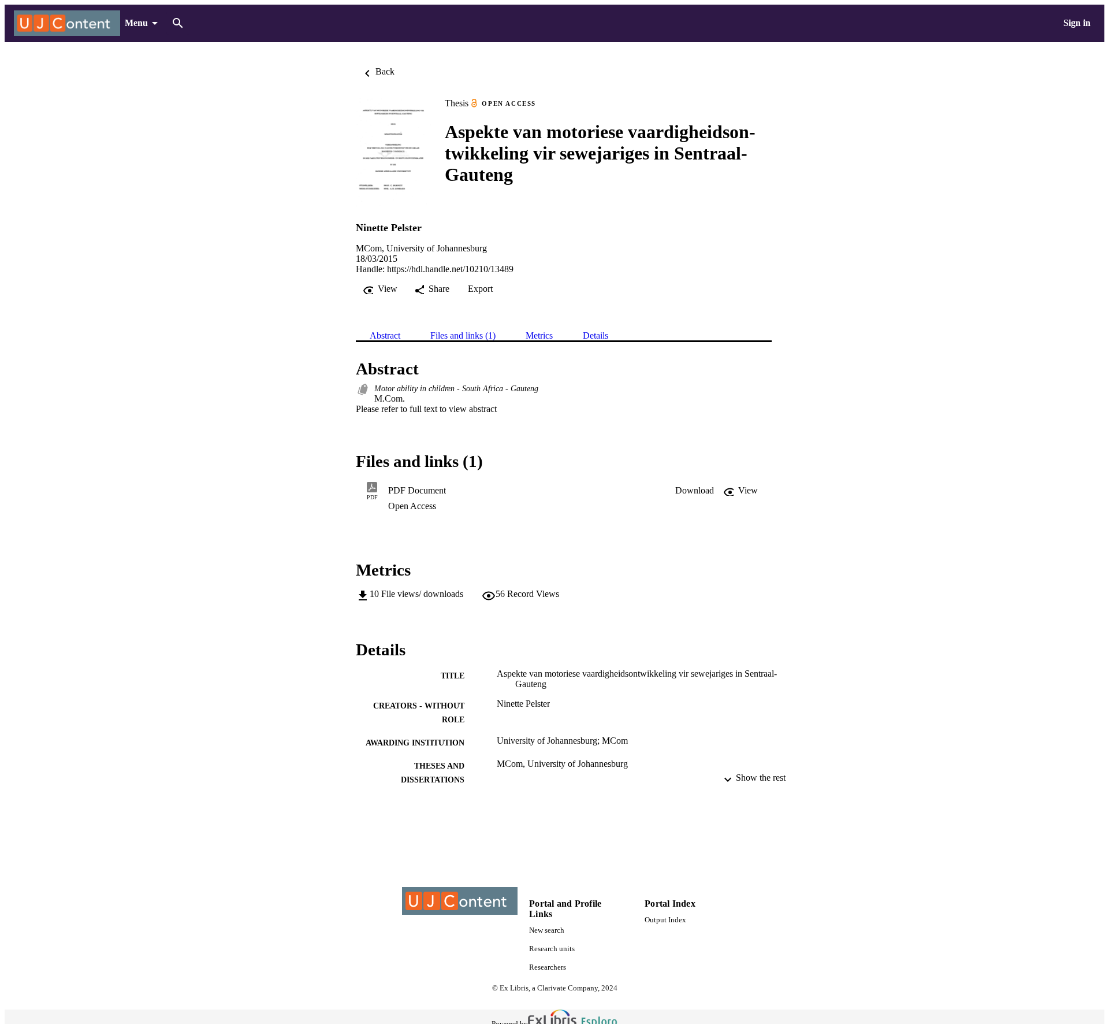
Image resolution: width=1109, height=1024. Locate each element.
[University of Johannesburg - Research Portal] (67, 23)
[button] (695, 490)
